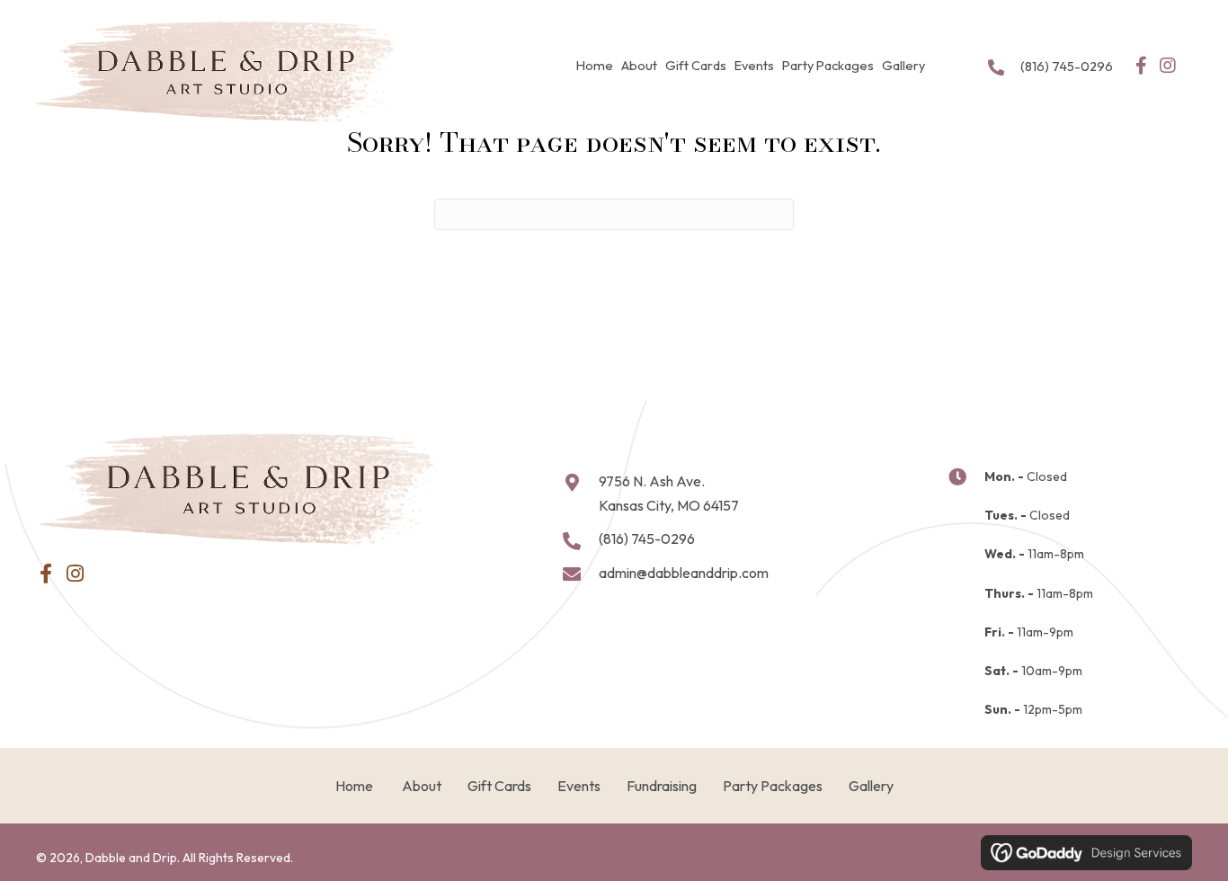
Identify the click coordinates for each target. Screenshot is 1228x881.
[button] (1142, 66)
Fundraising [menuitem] (662, 786)
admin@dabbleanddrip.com (684, 573)
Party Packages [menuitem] (773, 786)
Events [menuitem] (579, 786)
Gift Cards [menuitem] (499, 786)
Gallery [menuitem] (871, 786)
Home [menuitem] (354, 786)
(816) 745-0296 (1066, 66)
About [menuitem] (420, 786)
